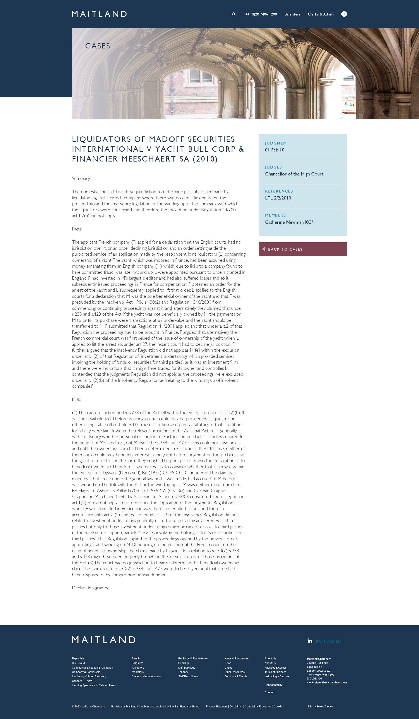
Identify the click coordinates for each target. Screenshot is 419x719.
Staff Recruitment (188, 676)
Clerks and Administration (147, 676)
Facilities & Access (276, 667)
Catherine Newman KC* (289, 222)
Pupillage (184, 663)
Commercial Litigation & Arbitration (92, 667)
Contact (270, 692)
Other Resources (235, 672)
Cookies (279, 706)
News (228, 663)
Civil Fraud (78, 663)
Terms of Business (275, 672)
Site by (320, 706)
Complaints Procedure (258, 706)
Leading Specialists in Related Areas (94, 685)
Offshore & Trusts (82, 681)
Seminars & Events (236, 676)
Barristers (292, 14)
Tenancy (183, 672)
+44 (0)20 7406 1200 (260, 14)
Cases (228, 667)
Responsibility (273, 684)
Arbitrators (138, 667)
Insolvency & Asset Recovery (89, 676)
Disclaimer (236, 706)
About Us (270, 663)
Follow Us (328, 641)
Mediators (138, 672)
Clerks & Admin (321, 14)
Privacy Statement (216, 706)
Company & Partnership (86, 672)
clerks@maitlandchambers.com (327, 682)
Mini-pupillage (186, 667)
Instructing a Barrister (277, 676)
